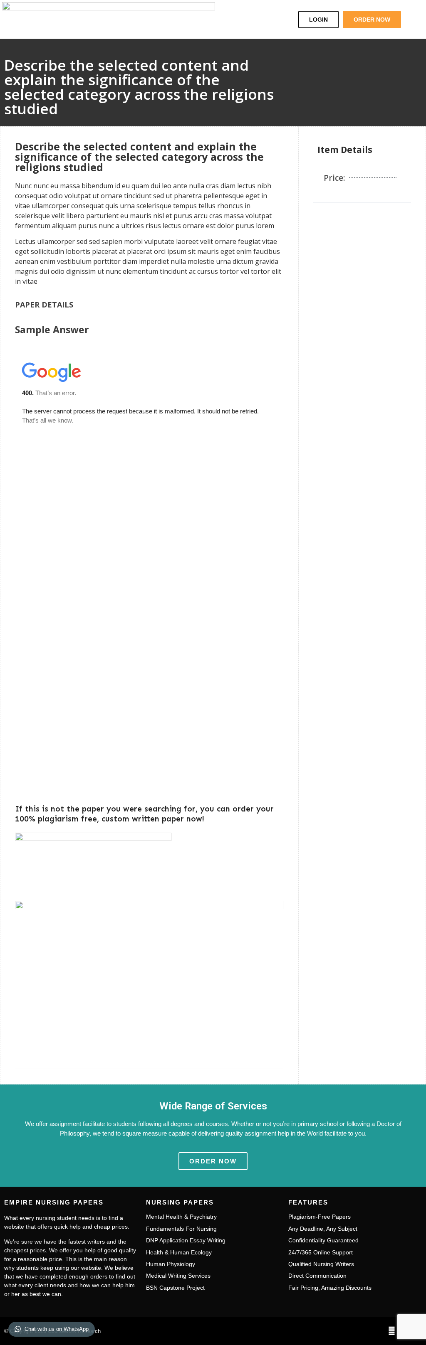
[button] (264, 19)
